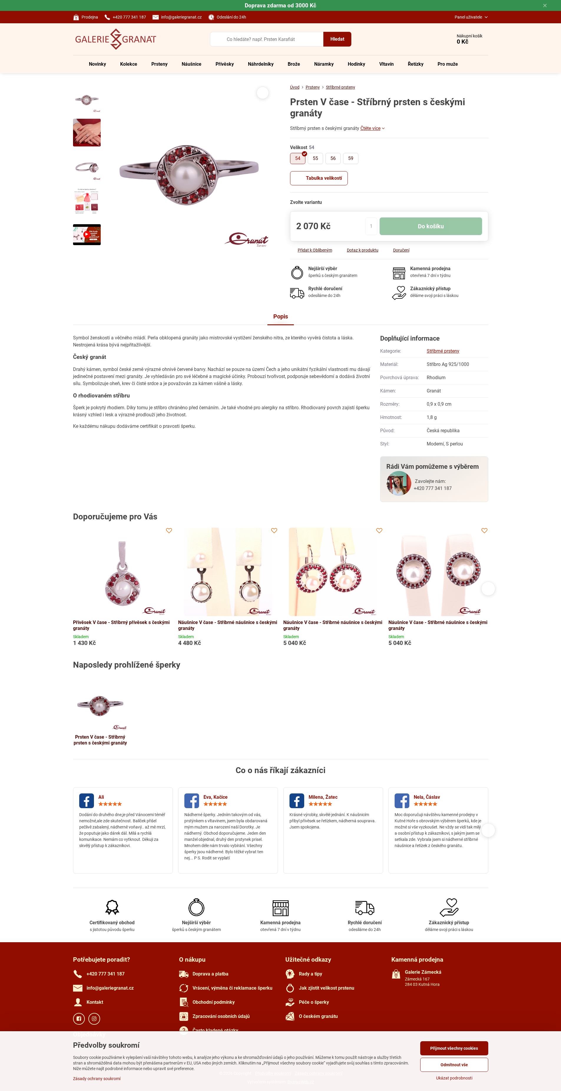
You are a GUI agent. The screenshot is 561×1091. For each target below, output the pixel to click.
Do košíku (431, 226)
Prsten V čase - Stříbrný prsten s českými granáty (100, 740)
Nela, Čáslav (427, 797)
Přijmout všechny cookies (454, 1048)
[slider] (110, 804)
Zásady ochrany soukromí (96, 1078)
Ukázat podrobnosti (454, 1078)
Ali (101, 797)
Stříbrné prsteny (443, 351)
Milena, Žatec (323, 797)
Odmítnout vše (454, 1064)
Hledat (337, 39)
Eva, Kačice (215, 797)
